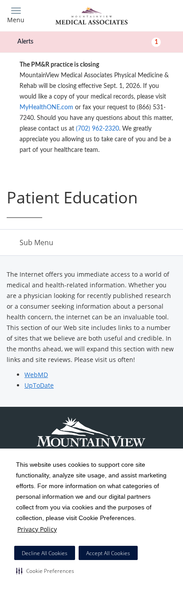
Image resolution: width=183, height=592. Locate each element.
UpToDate (39, 385)
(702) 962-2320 (97, 129)
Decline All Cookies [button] (45, 553)
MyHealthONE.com (46, 107)
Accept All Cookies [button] (108, 553)
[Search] (155, 14)
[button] (45, 571)
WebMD (36, 374)
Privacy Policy (37, 529)
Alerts (87, 42)
